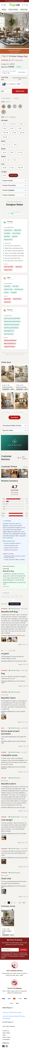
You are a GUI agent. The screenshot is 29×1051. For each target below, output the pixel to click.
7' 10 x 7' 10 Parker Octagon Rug (6, 931)
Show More (14, 417)
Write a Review (15, 604)
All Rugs (4, 9)
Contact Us (5, 1030)
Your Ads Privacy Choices (10, 1016)
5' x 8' (4, 128)
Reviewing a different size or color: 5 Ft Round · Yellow (13, 712)
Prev (5, 902)
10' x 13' (22, 132)
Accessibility (6, 1039)
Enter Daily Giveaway (8, 1026)
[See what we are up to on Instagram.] (7, 1046)
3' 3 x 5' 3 (12, 124)
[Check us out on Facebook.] (3, 1046)
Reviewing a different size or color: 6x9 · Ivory (13, 635)
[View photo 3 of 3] (14, 639)
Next (24, 902)
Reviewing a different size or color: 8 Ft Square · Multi (13, 886)
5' (9, 144)
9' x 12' (14, 132)
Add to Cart (20, 91)
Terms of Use (6, 1012)
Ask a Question (7, 98)
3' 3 (4, 144)
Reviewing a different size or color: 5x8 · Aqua (13, 807)
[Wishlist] (25, 5)
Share (16, 98)
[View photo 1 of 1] (3, 716)
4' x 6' (21, 124)
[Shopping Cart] (27, 5)
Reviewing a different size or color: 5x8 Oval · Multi (14, 857)
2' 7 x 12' (20, 152)
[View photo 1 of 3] (3, 639)
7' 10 (15, 144)
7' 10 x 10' (5, 132)
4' (3, 160)
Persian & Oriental (13, 9)
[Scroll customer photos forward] (25, 473)
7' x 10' (19, 128)
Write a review (19, 60)
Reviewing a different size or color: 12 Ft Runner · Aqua (13, 741)
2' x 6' (4, 152)
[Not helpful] (27, 644)
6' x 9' (12, 128)
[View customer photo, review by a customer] (5, 473)
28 (19, 902)
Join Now (23, 950)
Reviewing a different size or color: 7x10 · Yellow (13, 833)
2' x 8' (12, 152)
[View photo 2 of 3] (9, 639)
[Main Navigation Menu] (2, 5)
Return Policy (6, 1037)
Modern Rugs (23, 9)
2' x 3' (4, 124)
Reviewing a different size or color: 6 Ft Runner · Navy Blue (13, 767)
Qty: (2, 91)
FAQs (4, 1035)
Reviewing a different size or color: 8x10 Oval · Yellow (13, 681)
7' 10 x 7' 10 (13, 175)
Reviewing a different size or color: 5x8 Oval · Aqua (14, 583)
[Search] (5, 5)
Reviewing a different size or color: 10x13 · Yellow (13, 661)
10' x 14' (5, 137)
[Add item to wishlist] (12, 366)
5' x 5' (4, 175)
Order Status (6, 1033)
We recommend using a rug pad (20, 78)
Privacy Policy (6, 954)
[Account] (22, 5)
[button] (14, 13)
